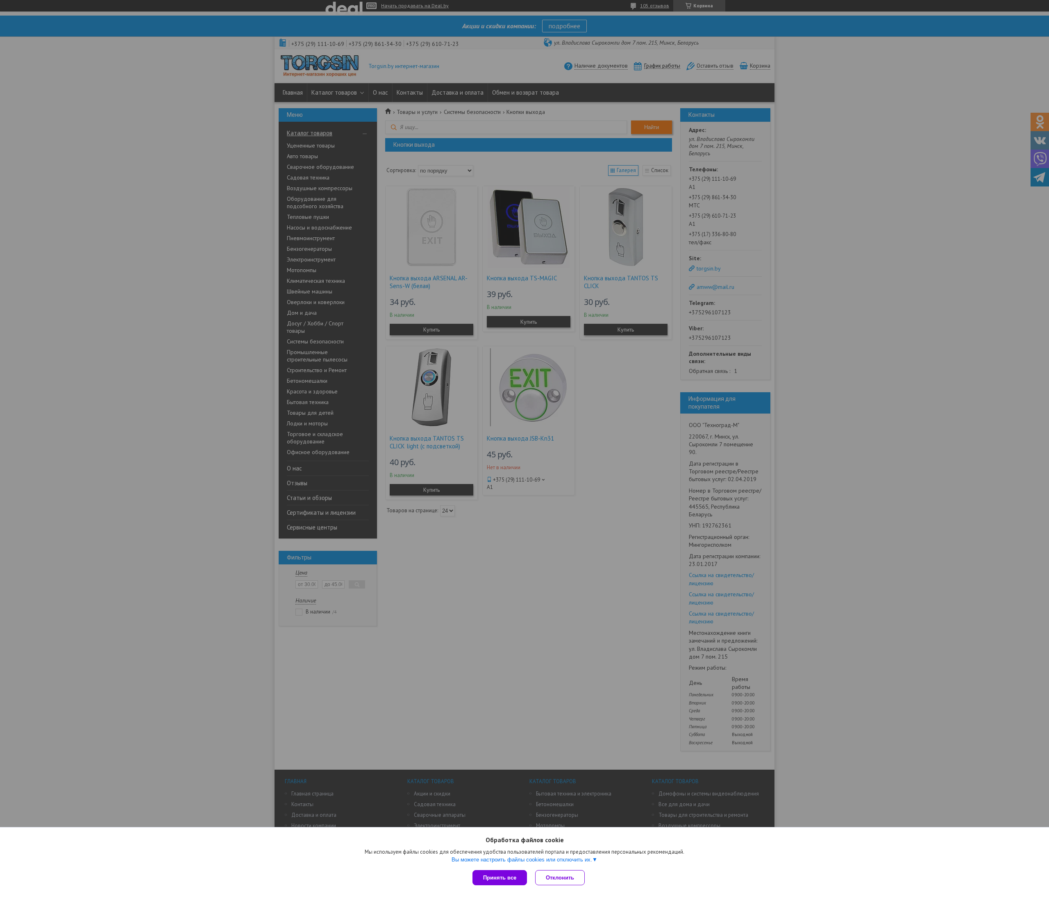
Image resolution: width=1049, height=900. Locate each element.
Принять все (499, 878)
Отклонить (560, 878)
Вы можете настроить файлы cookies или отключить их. (522, 860)
